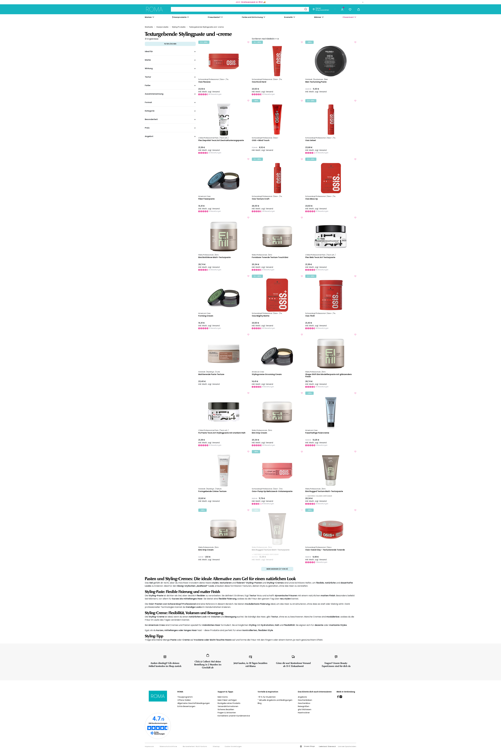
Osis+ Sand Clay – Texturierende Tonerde (325, 550)
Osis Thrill (310, 316)
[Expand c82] (294, 17)
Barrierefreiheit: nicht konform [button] (195, 746)
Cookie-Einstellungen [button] (233, 746)
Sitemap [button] (216, 746)
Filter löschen (170, 44)
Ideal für (149, 51)
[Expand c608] (355, 17)
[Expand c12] (264, 17)
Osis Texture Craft (260, 199)
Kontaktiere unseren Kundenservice (234, 715)
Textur (148, 77)
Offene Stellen (184, 700)
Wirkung (149, 68)
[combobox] (240, 9)
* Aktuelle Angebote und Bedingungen (275, 700)
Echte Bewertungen (186, 706)
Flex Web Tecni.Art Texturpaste (320, 257)
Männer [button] (317, 17)
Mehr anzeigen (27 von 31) (277, 569)
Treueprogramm (185, 697)
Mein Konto (223, 697)
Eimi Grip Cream (259, 433)
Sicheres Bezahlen (226, 709)
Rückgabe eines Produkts (229, 703)
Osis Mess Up (311, 199)
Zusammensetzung (154, 94)
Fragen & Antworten (227, 712)
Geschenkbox (304, 703)
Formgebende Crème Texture (212, 491)
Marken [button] (148, 17)
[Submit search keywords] (305, 9)
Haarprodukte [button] (179, 17)
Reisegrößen (303, 706)
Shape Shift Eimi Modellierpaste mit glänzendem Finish (328, 375)
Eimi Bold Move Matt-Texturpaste (214, 257)
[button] (342, 9)
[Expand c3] (188, 17)
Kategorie (149, 111)
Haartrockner (304, 712)
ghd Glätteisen (304, 709)
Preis (147, 128)
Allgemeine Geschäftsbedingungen (193, 703)
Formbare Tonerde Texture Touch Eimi (270, 257)
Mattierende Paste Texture (211, 374)
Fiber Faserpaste (206, 199)
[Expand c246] (323, 17)
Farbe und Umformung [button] (252, 17)
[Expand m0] (153, 17)
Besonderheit (151, 119)
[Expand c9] (222, 17)
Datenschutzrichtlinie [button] (168, 746)
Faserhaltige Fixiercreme (317, 433)
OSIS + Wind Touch (260, 140)
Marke (148, 60)
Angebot (149, 136)
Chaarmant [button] (348, 17)
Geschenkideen (305, 700)
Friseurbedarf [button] (214, 17)
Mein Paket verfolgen (227, 700)
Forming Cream (205, 316)
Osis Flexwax (204, 82)
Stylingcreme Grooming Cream (267, 374)
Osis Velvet (310, 140)
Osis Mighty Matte (260, 316)
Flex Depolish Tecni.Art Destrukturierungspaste (221, 140)
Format (148, 102)
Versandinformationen (228, 706)
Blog (259, 703)
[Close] (362, 2)
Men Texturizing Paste (316, 82)
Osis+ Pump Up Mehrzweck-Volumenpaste (272, 491)
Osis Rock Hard (259, 82)
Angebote (302, 697)
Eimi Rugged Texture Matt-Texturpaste (324, 491)
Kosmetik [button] (288, 17)
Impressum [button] (149, 746)
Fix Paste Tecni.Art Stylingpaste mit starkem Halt (221, 433)
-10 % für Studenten (267, 697)
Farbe (147, 85)
